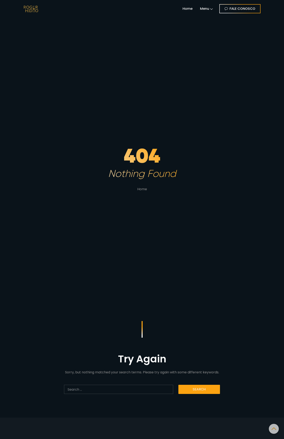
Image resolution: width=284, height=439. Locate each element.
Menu (204, 8)
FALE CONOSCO (242, 8)
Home (188, 8)
